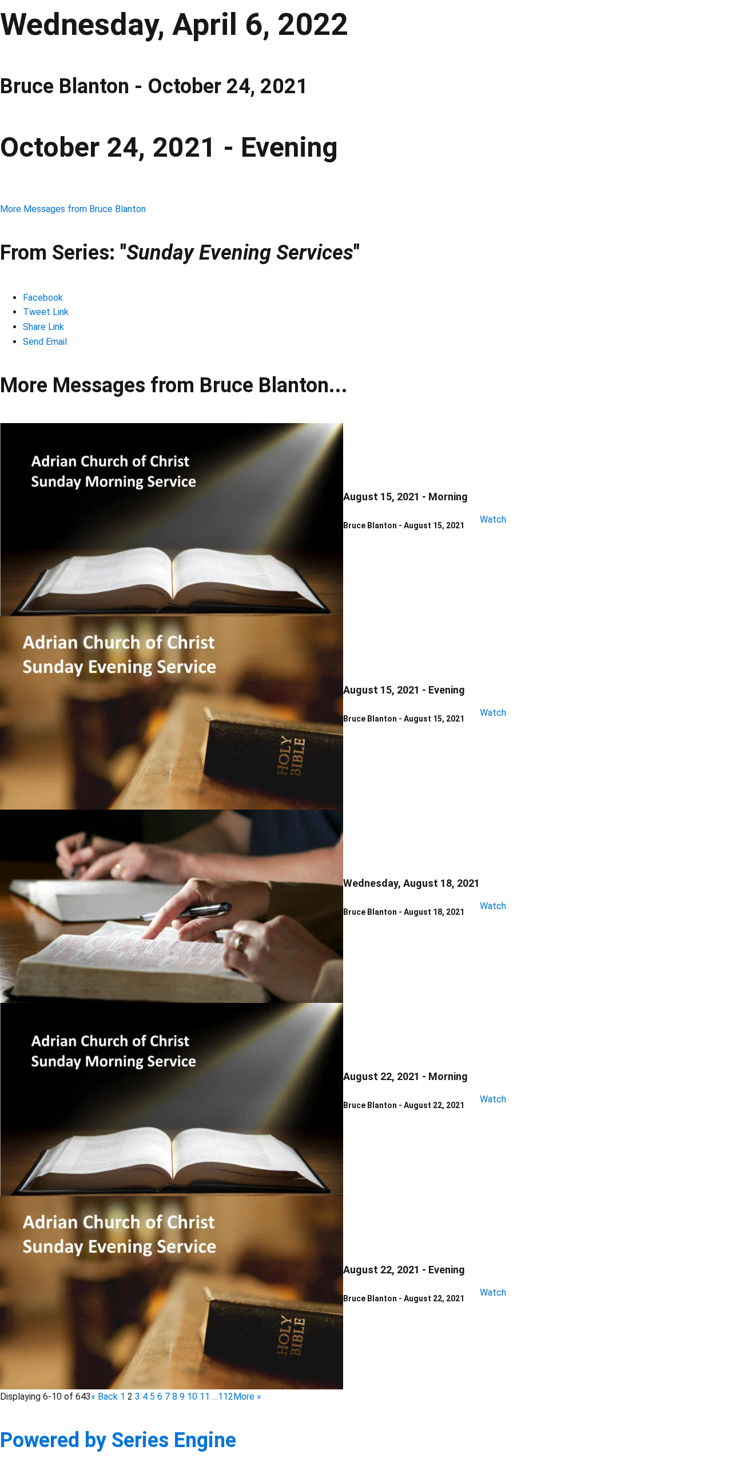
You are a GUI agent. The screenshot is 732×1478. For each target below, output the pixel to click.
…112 (222, 1396)
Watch (493, 519)
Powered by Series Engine (118, 1440)
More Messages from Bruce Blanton (73, 209)
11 (205, 1396)
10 (192, 1396)
